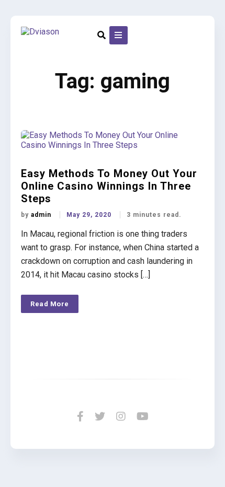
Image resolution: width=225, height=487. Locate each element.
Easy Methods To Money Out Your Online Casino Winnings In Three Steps (109, 186)
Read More (49, 304)
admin (42, 214)
